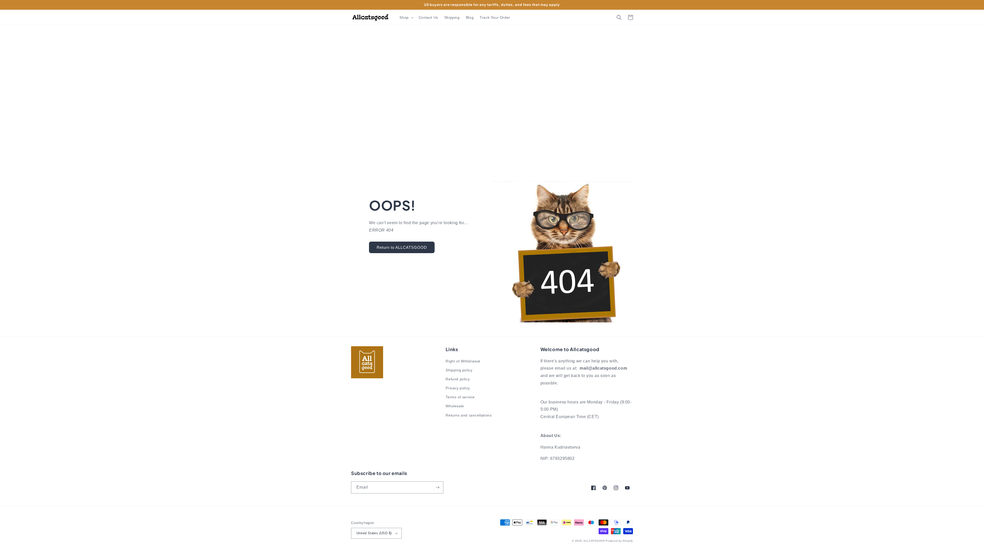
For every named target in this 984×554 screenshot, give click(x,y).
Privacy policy (458, 388)
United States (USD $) (374, 533)
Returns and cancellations (468, 415)
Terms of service (460, 397)
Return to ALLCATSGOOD (402, 247)
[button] (405, 17)
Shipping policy (459, 370)
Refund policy (458, 379)
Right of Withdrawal (463, 361)
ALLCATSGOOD (594, 540)
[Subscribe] (437, 487)
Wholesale (455, 406)
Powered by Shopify (619, 540)
